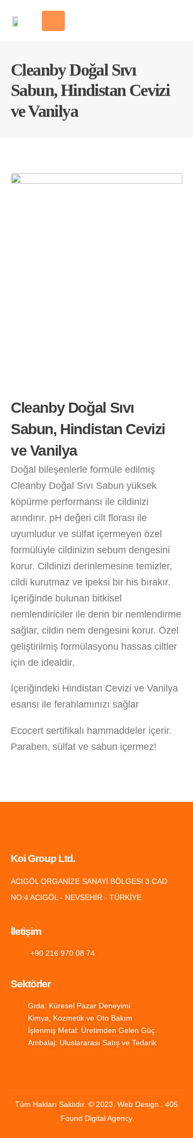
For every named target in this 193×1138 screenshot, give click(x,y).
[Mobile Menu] (53, 21)
